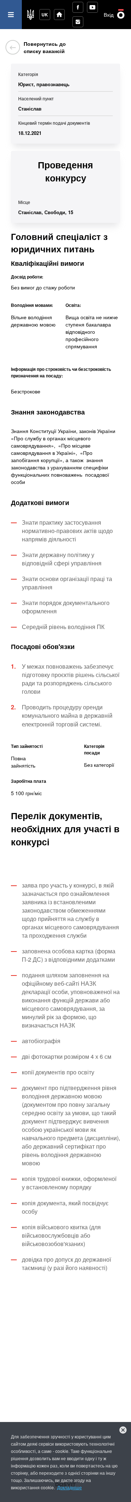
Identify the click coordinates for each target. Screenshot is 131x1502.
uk (44, 14)
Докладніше (69, 1487)
